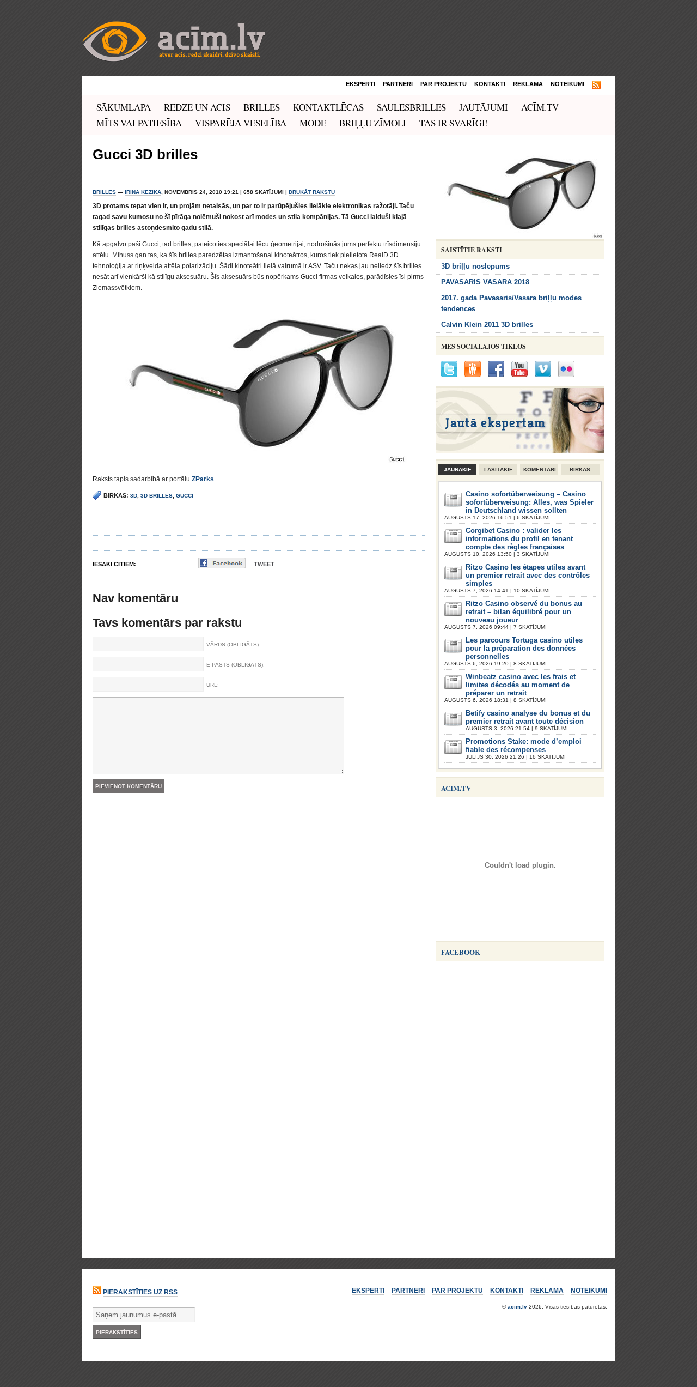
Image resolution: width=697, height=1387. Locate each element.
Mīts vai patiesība (139, 123)
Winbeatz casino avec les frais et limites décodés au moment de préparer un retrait (521, 685)
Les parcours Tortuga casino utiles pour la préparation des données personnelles (524, 648)
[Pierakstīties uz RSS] (596, 85)
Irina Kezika (143, 192)
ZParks (203, 479)
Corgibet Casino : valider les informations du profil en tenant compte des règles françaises (519, 538)
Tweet (264, 564)
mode (312, 123)
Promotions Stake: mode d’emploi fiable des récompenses (524, 745)
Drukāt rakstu (312, 192)
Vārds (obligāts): (233, 644)
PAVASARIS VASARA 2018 (485, 282)
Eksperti (360, 84)
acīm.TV (540, 107)
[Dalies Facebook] (222, 563)
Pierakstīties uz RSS (140, 1292)
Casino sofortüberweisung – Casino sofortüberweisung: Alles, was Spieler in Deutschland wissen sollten (530, 502)
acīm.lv (517, 1307)
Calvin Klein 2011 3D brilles (487, 324)
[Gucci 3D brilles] (520, 236)
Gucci (184, 496)
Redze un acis (197, 107)
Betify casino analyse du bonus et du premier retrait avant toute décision (528, 717)
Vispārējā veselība (240, 123)
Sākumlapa (123, 107)
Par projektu (443, 84)
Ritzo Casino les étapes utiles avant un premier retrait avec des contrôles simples (528, 575)
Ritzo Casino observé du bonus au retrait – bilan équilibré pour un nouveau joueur (524, 611)
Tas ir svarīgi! (453, 123)
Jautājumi (483, 107)
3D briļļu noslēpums (475, 266)
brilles (261, 107)
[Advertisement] (517, 1177)
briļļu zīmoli (372, 123)
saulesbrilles (411, 107)
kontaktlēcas (328, 107)
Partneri (398, 84)
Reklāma (528, 84)
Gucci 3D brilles (145, 154)
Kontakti (489, 84)
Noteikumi (567, 84)
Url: (212, 685)
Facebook (460, 952)
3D (133, 496)
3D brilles (156, 496)
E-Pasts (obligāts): (235, 665)
